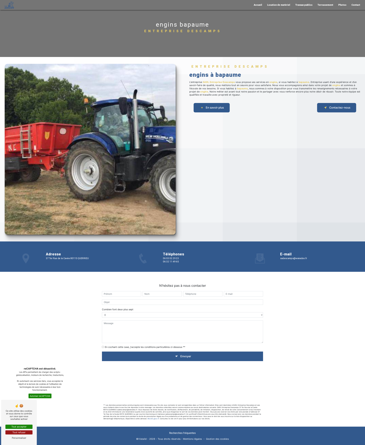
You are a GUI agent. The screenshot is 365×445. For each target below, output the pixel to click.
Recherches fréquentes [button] (182, 433)
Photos (342, 5)
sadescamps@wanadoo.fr (293, 258)
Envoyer (185, 356)
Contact (355, 5)
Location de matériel (278, 5)
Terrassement (325, 5)
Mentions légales (192, 438)
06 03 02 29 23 (171, 258)
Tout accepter (19, 426)
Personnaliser (19, 437)
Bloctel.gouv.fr (153, 419)
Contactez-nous (339, 107)
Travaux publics (303, 5)
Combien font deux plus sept (117, 309)
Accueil (258, 5)
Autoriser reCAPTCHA (40, 396)
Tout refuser (19, 432)
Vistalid (142, 438)
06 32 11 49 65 (171, 261)
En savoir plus (215, 107)
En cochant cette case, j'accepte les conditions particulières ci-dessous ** (145, 347)
